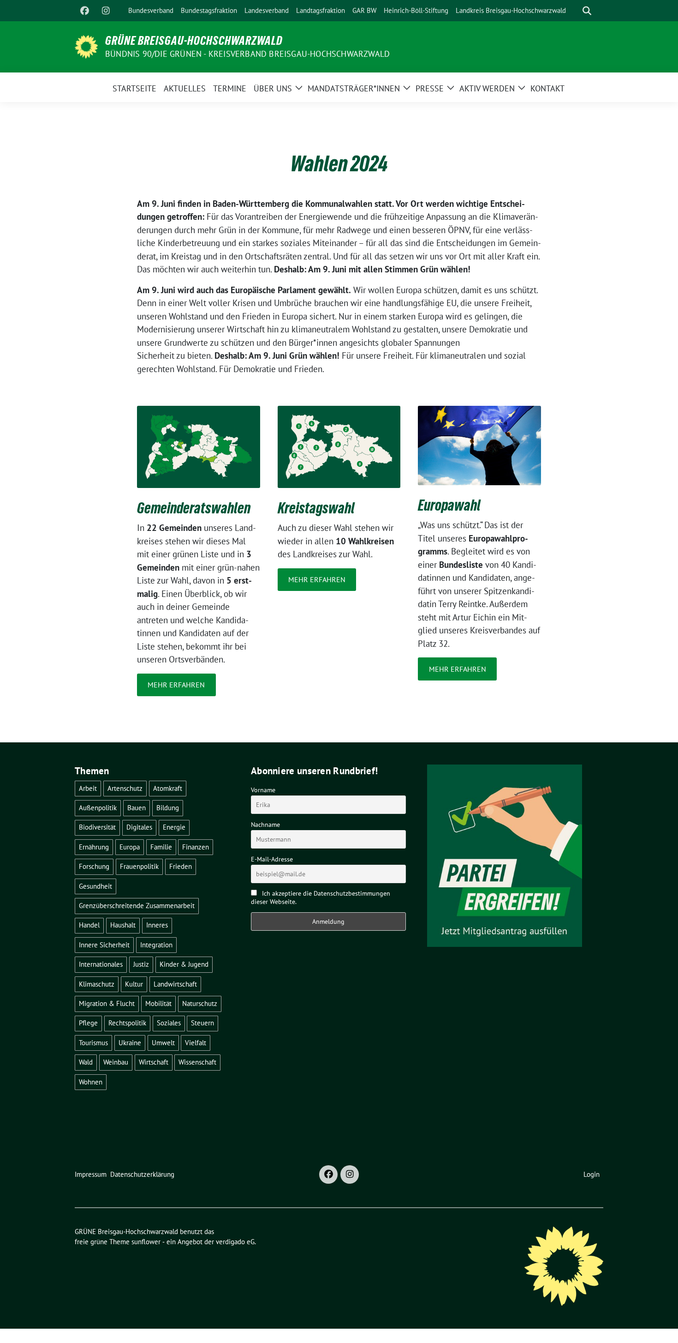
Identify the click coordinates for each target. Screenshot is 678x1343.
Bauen (136, 807)
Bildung (167, 807)
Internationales (101, 964)
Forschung (94, 866)
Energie (174, 827)
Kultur (134, 984)
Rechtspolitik (127, 1022)
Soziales (169, 1022)
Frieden (180, 866)
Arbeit (88, 788)
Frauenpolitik (139, 866)
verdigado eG (235, 1241)
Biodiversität (97, 827)
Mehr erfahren (176, 684)
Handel (89, 925)
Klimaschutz (96, 984)
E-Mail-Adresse (272, 859)
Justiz (141, 964)
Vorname (263, 790)
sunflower (146, 1241)
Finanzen (195, 847)
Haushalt (123, 925)
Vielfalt (195, 1042)
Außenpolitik (98, 807)
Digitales (139, 827)
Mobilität (158, 1003)
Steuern (202, 1022)
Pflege (88, 1022)
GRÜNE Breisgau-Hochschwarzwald (194, 41)
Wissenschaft (197, 1062)
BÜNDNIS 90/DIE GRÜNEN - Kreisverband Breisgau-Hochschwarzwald (247, 53)
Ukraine (130, 1042)
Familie (161, 847)
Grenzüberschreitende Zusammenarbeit (137, 905)
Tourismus (93, 1042)
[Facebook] (84, 10)
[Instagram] (105, 10)
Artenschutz (125, 788)
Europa (129, 847)
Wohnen (90, 1082)
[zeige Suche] (587, 11)
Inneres (157, 925)
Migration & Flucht (107, 1003)
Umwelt (163, 1042)
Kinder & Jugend (184, 964)
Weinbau (115, 1062)
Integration (156, 944)
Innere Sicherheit (104, 944)
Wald (86, 1062)
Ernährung (94, 847)
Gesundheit (95, 886)
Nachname (265, 824)
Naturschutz (199, 1003)
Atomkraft (167, 788)
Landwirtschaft (175, 984)
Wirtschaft (153, 1062)
